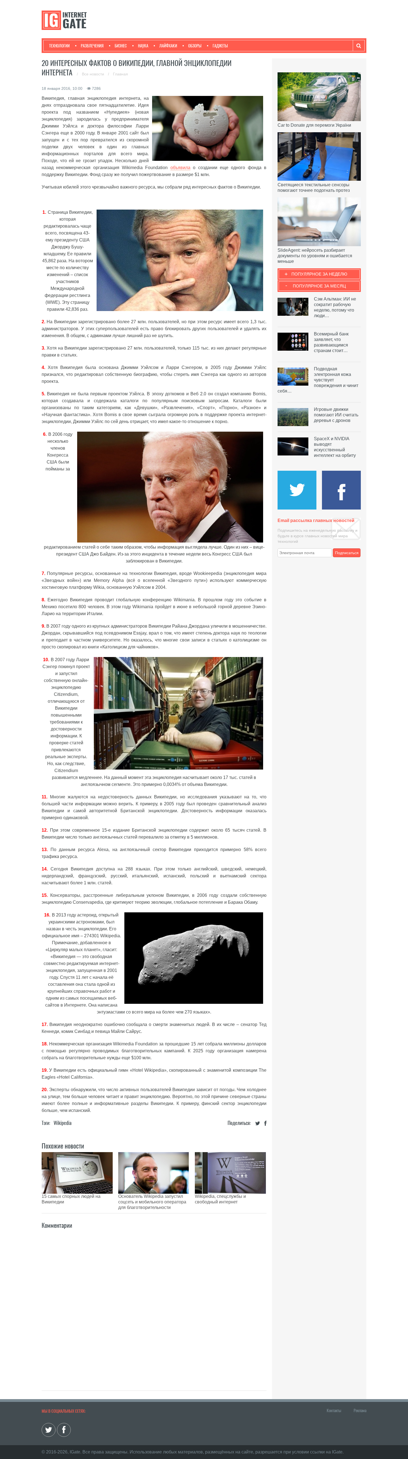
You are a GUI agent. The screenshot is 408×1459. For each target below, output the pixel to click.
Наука (143, 46)
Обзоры (195, 46)
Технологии (59, 46)
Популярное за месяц (319, 286)
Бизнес (121, 46)
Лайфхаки (168, 46)
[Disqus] (154, 1303)
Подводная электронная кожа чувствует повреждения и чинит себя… (318, 379)
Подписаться (347, 553)
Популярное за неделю (319, 274)
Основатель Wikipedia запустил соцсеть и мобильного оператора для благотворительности (152, 1202)
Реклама (360, 1410)
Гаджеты (220, 46)
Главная (120, 74)
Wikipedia (63, 1122)
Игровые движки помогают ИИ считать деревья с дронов (336, 415)
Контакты (334, 1410)
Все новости (93, 74)
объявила (180, 167)
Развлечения (92, 46)
